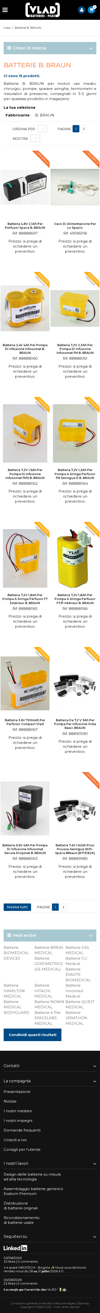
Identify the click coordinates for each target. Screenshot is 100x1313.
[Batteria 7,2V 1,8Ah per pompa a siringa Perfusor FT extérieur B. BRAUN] (25, 559)
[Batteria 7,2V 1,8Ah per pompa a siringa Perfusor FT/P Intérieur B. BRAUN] (75, 559)
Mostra (20, 138)
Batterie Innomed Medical (74, 990)
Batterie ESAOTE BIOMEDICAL (78, 974)
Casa (7, 27)
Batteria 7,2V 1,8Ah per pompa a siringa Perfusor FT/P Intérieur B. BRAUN (75, 599)
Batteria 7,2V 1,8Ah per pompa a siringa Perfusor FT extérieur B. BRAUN (25, 599)
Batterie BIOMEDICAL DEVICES (16, 953)
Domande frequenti (22, 1130)
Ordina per (24, 128)
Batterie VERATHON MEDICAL (76, 1018)
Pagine (64, 128)
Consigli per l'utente (22, 1149)
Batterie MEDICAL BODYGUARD (16, 1007)
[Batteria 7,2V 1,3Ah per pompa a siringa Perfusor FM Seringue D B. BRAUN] (75, 434)
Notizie (10, 1101)
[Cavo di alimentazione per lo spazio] (75, 188)
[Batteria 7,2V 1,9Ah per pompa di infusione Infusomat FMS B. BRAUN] (25, 434)
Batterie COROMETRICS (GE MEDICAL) (48, 963)
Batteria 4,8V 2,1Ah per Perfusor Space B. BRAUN (25, 225)
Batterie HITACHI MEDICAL (43, 990)
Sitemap (83, 1303)
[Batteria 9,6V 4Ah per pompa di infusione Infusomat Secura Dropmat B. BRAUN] (25, 809)
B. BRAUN (44, 115)
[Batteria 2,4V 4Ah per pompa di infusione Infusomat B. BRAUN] (25, 309)
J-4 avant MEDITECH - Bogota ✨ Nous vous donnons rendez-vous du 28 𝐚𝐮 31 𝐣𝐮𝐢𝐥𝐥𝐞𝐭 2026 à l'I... (45, 1269)
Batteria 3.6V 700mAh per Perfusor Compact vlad (25, 722)
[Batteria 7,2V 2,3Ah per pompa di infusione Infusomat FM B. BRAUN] (75, 309)
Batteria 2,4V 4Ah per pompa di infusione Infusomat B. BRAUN (25, 349)
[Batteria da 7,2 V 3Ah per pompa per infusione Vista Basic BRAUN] (75, 684)
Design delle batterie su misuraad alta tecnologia (32, 1176)
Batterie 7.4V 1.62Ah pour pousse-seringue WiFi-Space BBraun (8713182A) (75, 849)
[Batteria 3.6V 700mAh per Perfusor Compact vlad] (25, 684)
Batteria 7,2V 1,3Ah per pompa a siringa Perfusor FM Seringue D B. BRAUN (75, 473)
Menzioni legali (64, 1303)
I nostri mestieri (18, 1111)
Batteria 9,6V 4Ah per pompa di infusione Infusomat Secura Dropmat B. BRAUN (25, 849)
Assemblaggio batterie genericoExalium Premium (33, 1191)
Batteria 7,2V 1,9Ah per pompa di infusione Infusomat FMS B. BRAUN (25, 473)
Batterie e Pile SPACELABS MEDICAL (47, 1018)
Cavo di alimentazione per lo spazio (75, 225)
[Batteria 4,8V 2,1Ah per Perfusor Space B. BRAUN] (25, 188)
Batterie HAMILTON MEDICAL (14, 990)
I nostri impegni (18, 1120)
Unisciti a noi (15, 1140)
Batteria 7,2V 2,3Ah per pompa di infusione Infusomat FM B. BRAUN (75, 349)
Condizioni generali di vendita (31, 1303)
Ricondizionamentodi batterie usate (22, 1220)
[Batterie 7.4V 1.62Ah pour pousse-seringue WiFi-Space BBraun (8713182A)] (75, 809)
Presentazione (17, 1091)
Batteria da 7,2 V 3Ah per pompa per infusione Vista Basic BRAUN (75, 724)
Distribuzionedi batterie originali (21, 1205)
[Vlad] (42, 10)
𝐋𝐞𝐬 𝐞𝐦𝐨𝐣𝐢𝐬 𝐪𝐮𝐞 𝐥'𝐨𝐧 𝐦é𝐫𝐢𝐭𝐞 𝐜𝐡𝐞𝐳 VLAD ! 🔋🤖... (36, 1289)
